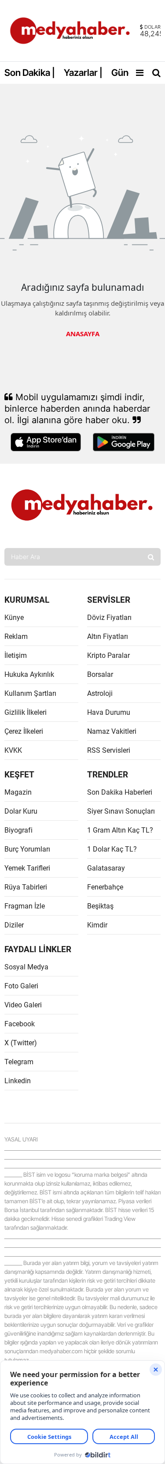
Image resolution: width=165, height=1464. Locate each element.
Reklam (16, 636)
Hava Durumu (108, 712)
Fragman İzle (24, 906)
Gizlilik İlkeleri (25, 712)
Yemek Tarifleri (27, 868)
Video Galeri (23, 1005)
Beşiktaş (100, 906)
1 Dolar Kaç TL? (112, 849)
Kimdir (97, 925)
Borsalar (100, 674)
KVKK (13, 750)
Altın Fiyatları (107, 636)
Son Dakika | (29, 72)
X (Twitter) (20, 1043)
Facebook (19, 1024)
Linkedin (17, 1081)
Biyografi (18, 830)
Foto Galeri (21, 986)
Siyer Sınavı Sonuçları (121, 811)
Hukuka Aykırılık (29, 674)
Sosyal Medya (26, 967)
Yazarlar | (83, 72)
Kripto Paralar (108, 655)
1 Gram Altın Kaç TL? (120, 830)
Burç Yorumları (27, 849)
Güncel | (128, 72)
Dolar (152, 27)
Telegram (18, 1062)
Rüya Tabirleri (25, 887)
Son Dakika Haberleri (119, 792)
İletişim (15, 655)
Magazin (18, 792)
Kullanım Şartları (30, 693)
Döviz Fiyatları (109, 617)
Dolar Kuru (20, 811)
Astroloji (100, 693)
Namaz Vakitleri (111, 731)
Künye (14, 617)
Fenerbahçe (105, 887)
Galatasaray (106, 868)
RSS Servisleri (108, 750)
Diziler (14, 925)
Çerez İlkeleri (23, 731)
